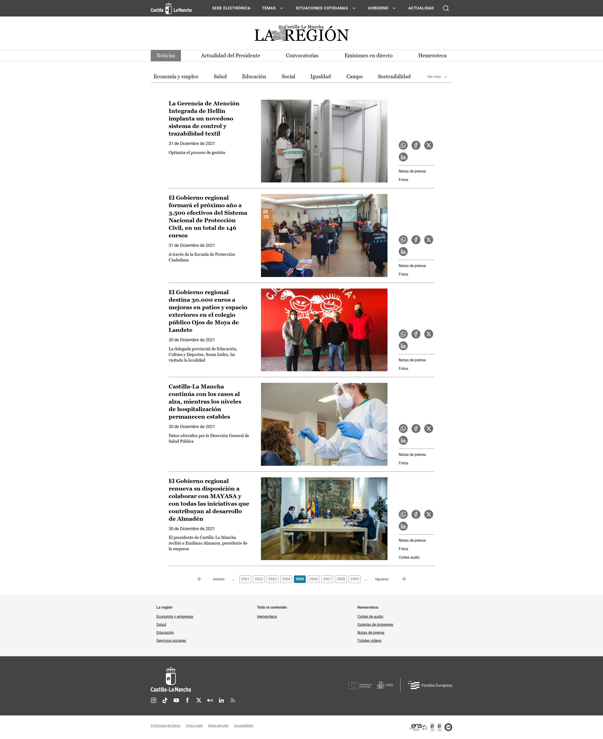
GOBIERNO (378, 8)
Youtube (176, 700)
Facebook (187, 700)
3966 (313, 579)
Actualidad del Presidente (230, 55)
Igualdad (320, 76)
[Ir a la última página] (400, 579)
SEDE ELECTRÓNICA (231, 8)
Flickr (210, 700)
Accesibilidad (243, 725)
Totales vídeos (369, 640)
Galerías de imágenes (375, 624)
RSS (232, 700)
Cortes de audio (370, 616)
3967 (327, 579)
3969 (354, 579)
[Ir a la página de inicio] (171, 8)
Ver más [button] (434, 76)
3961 (245, 579)
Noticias (165, 55)
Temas (269, 8)
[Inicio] (214, 679)
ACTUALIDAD (421, 8)
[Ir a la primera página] (203, 579)
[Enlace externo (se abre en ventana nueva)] (430, 727)
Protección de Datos (165, 725)
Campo (354, 76)
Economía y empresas (174, 616)
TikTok (165, 700)
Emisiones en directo (369, 55)
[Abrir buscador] (446, 8)
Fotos (403, 180)
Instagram (153, 700)
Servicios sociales (171, 640)
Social (288, 76)
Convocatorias (302, 55)
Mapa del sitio (218, 725)
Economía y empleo (176, 76)
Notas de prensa (412, 171)
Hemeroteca (432, 55)
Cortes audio (409, 557)
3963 (272, 579)
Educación (254, 76)
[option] (176, 77)
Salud (220, 76)
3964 (286, 579)
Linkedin (221, 700)
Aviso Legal (194, 725)
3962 (259, 579)
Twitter (198, 700)
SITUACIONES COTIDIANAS (322, 8)
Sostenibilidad (394, 76)
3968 (341, 579)
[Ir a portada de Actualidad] (301, 35)
